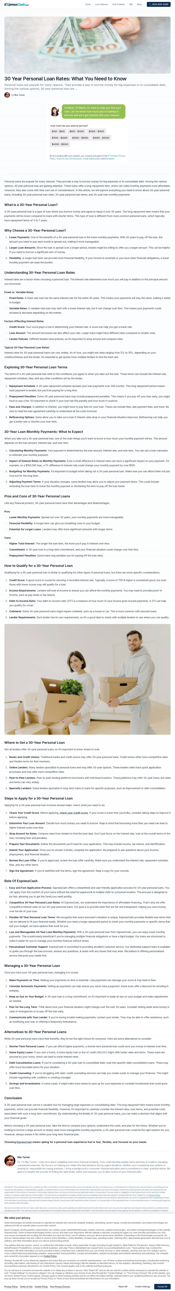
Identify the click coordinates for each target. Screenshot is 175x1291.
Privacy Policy (154, 1195)
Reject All (123, 1286)
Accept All (162, 1286)
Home (88, 4)
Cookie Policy (50, 1256)
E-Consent (113, 156)
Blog (139, 4)
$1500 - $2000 (59, 137)
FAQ (131, 4)
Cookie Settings (142, 1286)
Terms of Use (62, 158)
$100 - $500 (58, 131)
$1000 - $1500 (96, 131)
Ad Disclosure (75, 158)
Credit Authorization (92, 158)
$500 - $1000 (77, 131)
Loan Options (101, 4)
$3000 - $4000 (101, 137)
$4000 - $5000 (60, 144)
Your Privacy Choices (60, 1286)
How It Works (118, 4)
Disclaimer (109, 158)
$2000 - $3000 (80, 137)
